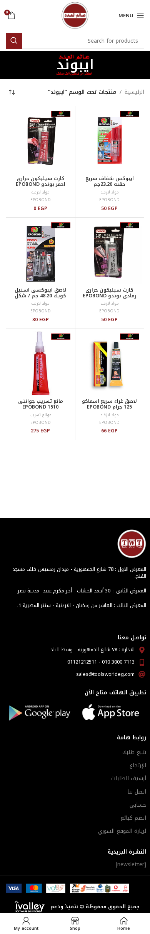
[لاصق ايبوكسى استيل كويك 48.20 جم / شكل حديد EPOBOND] (40, 252)
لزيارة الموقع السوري (122, 831)
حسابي (138, 805)
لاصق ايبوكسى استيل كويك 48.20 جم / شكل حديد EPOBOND (41, 295)
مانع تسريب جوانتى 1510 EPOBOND (40, 404)
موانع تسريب (41, 415)
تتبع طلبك (134, 752)
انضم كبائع (133, 818)
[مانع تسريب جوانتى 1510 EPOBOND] (40, 363)
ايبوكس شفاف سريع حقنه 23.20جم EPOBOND (109, 184)
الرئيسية (134, 92)
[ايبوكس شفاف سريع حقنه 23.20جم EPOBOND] (109, 140)
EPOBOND (109, 199)
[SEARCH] (14, 41)
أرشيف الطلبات (128, 778)
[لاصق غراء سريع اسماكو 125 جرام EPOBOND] (109, 363)
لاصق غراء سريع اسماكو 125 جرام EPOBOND (109, 404)
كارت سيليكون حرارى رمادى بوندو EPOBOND (110, 292)
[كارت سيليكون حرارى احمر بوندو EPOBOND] (40, 140)
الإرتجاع (138, 765)
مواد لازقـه (109, 192)
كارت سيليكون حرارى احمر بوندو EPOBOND (40, 181)
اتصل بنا (136, 792)
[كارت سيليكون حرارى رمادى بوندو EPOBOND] (109, 252)
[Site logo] (75, 15)
